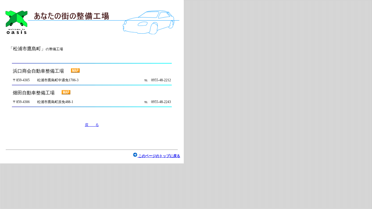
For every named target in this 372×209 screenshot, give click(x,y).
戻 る (92, 125)
